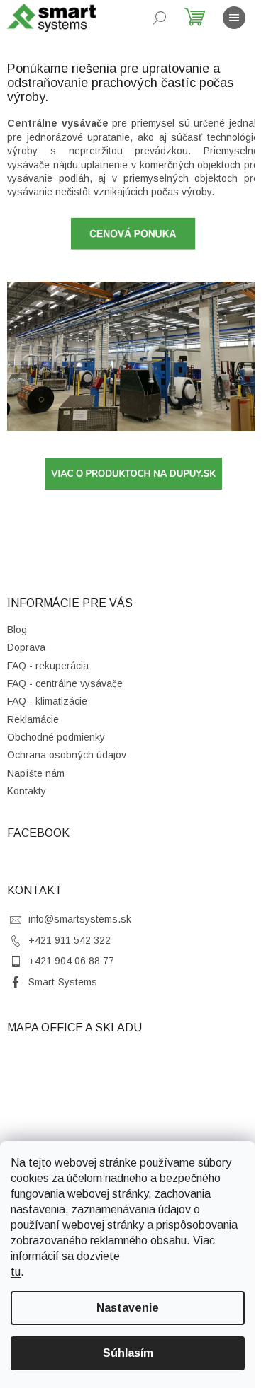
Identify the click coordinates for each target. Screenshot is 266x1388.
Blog (17, 629)
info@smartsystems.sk (79, 919)
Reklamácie (33, 719)
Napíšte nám (36, 773)
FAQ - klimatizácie (47, 701)
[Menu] (234, 18)
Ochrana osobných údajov (66, 754)
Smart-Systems (62, 982)
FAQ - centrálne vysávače (65, 683)
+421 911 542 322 (69, 940)
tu (16, 1272)
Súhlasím (128, 1353)
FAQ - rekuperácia (48, 665)
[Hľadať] (159, 18)
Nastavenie (127, 1308)
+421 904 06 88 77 (71, 960)
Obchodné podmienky (56, 737)
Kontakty (26, 791)
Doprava (26, 647)
